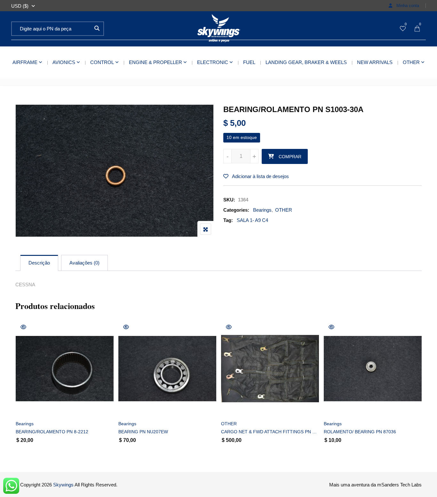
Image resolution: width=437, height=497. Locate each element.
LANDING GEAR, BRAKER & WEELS (306, 62)
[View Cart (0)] (417, 29)
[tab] (39, 263)
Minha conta (407, 5)
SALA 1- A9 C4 (252, 220)
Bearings (262, 210)
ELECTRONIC (212, 62)
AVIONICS (63, 62)
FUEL (249, 62)
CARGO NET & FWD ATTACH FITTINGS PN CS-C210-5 (270, 431)
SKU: (229, 199)
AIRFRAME (24, 62)
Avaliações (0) (84, 262)
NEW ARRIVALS (375, 62)
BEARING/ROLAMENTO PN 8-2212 (52, 431)
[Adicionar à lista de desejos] (27, 407)
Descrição (39, 262)
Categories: (236, 210)
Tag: (228, 220)
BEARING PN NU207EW (143, 431)
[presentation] (19, 392)
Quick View (23, 327)
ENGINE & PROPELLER (155, 62)
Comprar (290, 156)
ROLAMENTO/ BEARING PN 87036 (360, 431)
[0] (403, 29)
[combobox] (19, 6)
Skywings (63, 484)
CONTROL (102, 62)
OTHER (411, 62)
